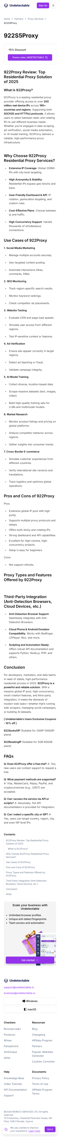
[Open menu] (53, 5)
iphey (7, 1057)
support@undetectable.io (19, 987)
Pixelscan (9, 1034)
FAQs (9, 894)
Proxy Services (35, 18)
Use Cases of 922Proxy (18, 862)
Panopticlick (11, 1046)
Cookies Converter (43, 1061)
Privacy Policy (40, 1078)
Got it (50, 1129)
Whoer (8, 1040)
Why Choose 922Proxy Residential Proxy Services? (27, 855)
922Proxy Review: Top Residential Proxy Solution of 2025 (27, 842)
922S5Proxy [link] (10, 23)
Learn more (34, 1130)
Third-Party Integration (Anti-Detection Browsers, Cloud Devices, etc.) (26, 882)
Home (7, 18)
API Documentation (15, 1089)
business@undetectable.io (19, 993)
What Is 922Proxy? (18, 848)
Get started (28, 960)
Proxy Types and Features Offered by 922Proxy (25, 874)
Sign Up (43, 5)
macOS (32, 1009)
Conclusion (11, 889)
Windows (32, 1001)
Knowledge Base (14, 1078)
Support (8, 1095)
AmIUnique (10, 1052)
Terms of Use (40, 1083)
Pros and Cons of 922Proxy (20, 867)
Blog (34, 1028)
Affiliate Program (42, 1040)
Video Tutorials (13, 1083)
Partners (18, 18)
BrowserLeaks (12, 1028)
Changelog (38, 1034)
